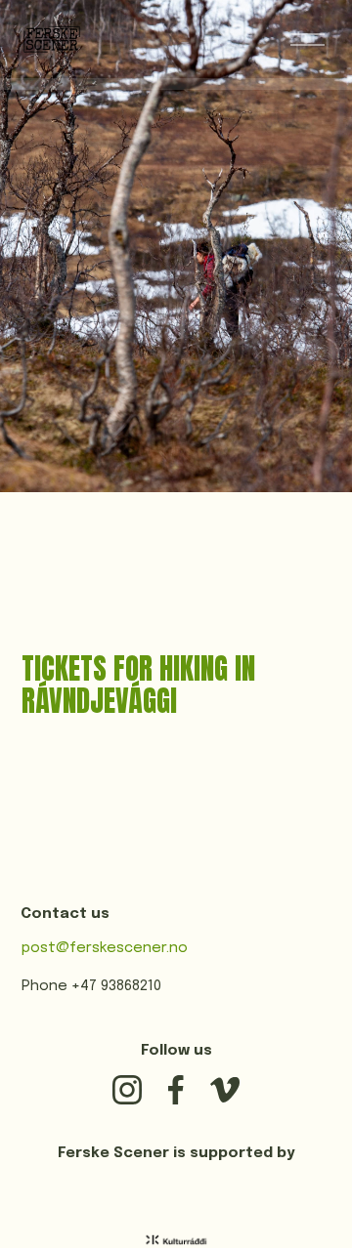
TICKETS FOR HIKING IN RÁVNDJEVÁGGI (138, 685)
